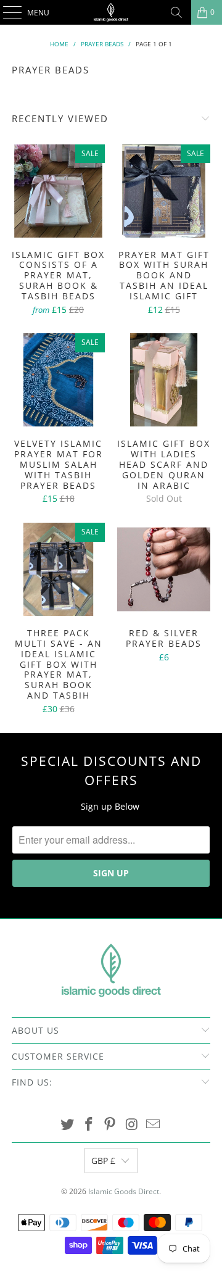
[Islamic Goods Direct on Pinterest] (110, 1124)
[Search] (176, 12)
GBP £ (103, 1160)
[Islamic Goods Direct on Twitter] (68, 1124)
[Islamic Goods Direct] (111, 12)
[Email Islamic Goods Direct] (153, 1124)
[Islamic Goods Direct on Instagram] (132, 1124)
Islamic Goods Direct (123, 1191)
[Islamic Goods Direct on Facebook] (89, 1124)
